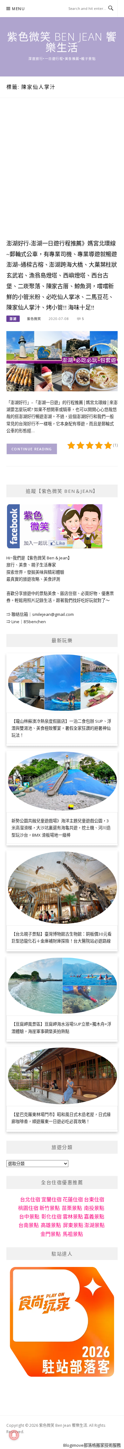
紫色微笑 (34, 319)
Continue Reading (31, 449)
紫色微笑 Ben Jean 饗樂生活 (62, 42)
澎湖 (13, 319)
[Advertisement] (62, 175)
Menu (18, 8)
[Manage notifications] (14, 1435)
